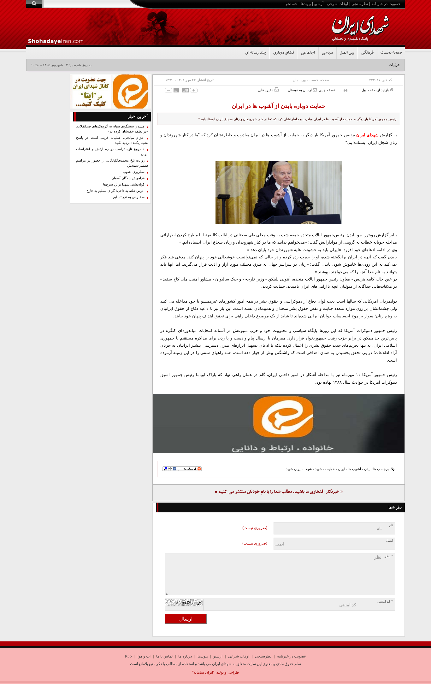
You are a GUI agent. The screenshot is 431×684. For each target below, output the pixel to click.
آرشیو (318, 4)
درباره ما (185, 656)
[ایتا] (278, 423)
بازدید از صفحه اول (376, 90)
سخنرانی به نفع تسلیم (129, 197)
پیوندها (306, 4)
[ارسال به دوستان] (315, 90)
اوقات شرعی (337, 4)
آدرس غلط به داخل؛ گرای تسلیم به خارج (115, 190)
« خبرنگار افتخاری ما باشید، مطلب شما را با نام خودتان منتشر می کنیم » (279, 492)
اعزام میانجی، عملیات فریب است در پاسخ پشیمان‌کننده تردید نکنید (112, 140)
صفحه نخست (391, 52)
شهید (318, 469)
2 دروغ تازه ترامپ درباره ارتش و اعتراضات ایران (112, 151)
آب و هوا (144, 656)
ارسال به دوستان (300, 90)
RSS (128, 656)
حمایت (330, 469)
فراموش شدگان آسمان (128, 178)
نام (391, 525)
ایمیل (389, 540)
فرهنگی (367, 52)
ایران (341, 469)
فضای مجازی (283, 52)
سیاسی (327, 52)
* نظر (389, 556)
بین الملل (347, 52)
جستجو (291, 4)
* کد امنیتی (385, 601)
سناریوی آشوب (134, 172)
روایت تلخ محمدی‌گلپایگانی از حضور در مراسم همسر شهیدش (112, 163)
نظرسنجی (359, 4)
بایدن (367, 469)
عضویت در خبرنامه (385, 4)
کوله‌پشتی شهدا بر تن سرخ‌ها (124, 184)
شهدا (308, 469)
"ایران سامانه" (203, 672)
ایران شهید (293, 469)
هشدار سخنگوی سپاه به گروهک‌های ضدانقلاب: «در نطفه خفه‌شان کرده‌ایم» (112, 129)
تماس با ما (164, 656)
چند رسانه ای (255, 52)
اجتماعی (308, 52)
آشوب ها (354, 469)
